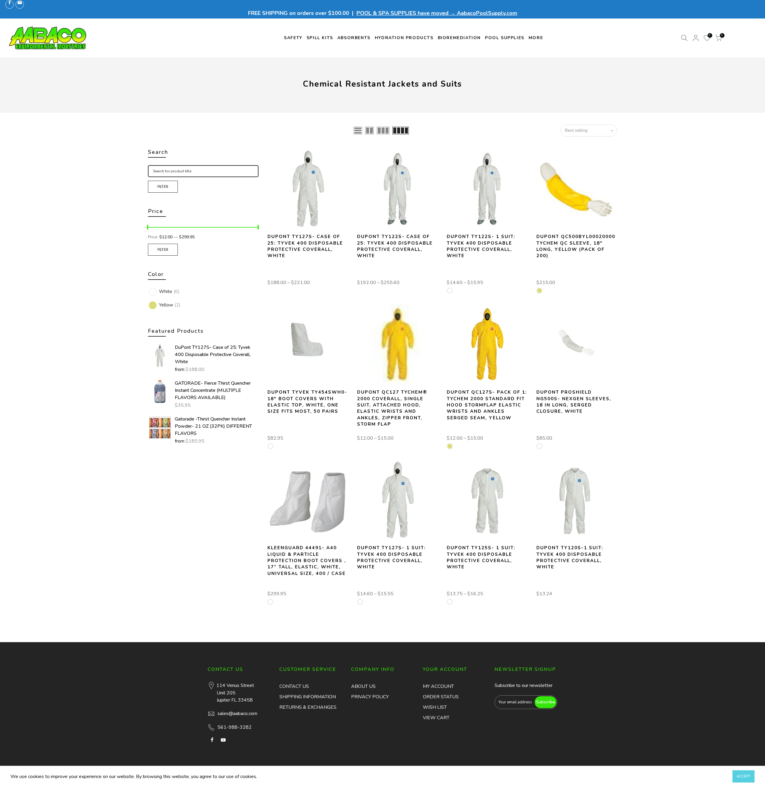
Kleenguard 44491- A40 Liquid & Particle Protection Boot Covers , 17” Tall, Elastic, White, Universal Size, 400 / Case (306, 560)
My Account (438, 686)
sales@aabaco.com (237, 713)
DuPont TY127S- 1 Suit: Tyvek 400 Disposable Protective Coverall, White (391, 557)
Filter (163, 186)
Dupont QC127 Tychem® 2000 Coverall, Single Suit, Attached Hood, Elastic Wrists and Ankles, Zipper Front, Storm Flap (392, 408)
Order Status (441, 697)
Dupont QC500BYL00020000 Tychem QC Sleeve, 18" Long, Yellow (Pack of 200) (575, 246)
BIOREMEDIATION (459, 38)
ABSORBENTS (354, 38)
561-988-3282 (235, 727)
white (169, 291)
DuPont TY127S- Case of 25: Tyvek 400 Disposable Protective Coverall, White (212, 354)
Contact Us (294, 686)
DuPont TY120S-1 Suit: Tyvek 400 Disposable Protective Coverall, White (569, 557)
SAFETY (293, 38)
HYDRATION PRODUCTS (404, 38)
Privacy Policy (370, 697)
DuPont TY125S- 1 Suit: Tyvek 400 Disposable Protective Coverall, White (481, 557)
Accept (743, 776)
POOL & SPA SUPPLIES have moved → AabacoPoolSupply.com (437, 13)
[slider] (148, 228)
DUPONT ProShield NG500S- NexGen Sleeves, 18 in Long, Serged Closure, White (573, 401)
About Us (363, 686)
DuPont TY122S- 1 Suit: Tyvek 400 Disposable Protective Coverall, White (481, 246)
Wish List (435, 707)
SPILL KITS (320, 38)
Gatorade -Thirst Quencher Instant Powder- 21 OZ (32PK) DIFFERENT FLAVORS (213, 426)
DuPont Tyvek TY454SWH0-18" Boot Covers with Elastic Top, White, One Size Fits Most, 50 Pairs (307, 401)
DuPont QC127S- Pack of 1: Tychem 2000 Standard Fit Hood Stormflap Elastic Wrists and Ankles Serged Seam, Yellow (487, 405)
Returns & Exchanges (307, 707)
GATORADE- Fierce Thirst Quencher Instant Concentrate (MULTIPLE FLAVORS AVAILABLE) (213, 390)
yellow (169, 305)
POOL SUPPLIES (504, 38)
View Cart (436, 717)
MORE (536, 38)
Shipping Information (307, 697)
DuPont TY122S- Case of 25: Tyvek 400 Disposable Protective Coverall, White (395, 246)
